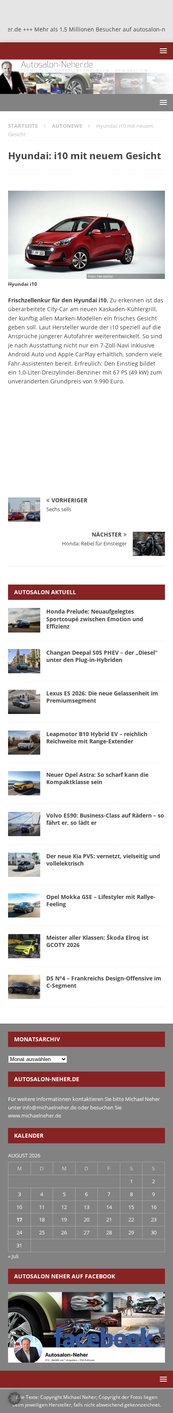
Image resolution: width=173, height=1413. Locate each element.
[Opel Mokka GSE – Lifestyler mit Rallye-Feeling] (24, 905)
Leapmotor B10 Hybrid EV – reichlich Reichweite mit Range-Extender (96, 737)
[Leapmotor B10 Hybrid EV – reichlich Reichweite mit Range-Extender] (24, 742)
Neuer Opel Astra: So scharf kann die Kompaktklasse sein (97, 778)
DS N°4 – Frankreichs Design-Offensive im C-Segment (103, 981)
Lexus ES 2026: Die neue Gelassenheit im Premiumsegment (102, 696)
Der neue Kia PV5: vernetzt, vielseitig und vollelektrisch (103, 859)
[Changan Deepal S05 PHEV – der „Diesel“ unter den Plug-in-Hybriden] (24, 661)
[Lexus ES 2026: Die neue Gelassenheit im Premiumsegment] (24, 702)
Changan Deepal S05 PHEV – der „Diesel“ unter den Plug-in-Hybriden (101, 656)
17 (19, 1219)
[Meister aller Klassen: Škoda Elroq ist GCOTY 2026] (24, 946)
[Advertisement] (68, 444)
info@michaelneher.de (49, 1107)
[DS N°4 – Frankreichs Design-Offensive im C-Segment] (24, 987)
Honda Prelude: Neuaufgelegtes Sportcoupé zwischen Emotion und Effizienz (94, 619)
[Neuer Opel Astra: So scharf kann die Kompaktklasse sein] (24, 783)
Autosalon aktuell (45, 592)
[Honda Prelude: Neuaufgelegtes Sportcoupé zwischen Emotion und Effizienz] (24, 620)
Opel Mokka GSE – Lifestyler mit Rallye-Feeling (100, 900)
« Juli (13, 1256)
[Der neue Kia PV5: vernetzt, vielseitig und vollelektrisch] (24, 865)
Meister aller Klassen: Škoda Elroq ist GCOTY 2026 (97, 941)
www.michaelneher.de (34, 1115)
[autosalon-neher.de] (86, 89)
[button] (162, 50)
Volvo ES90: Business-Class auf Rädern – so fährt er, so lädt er (105, 819)
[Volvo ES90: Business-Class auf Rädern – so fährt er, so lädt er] (24, 824)
